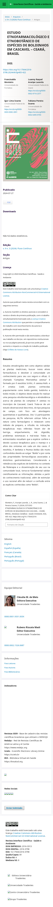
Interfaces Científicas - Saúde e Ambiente (33, 4)
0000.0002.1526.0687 (14, 645)
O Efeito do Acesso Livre (17, 349)
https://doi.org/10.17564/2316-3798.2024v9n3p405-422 (17, 71)
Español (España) (12, 548)
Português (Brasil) (12, 556)
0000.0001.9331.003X (14, 616)
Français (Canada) (12, 552)
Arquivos (16, 17)
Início (7, 17)
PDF (9, 202)
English (7, 544)
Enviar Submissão (14, 808)
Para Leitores (9, 663)
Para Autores (9, 667)
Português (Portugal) (14, 560)
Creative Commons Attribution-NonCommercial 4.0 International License (26, 292)
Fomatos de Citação (15, 524)
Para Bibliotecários (12, 672)
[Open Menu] (4, 4)
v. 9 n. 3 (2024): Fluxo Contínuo (18, 19)
